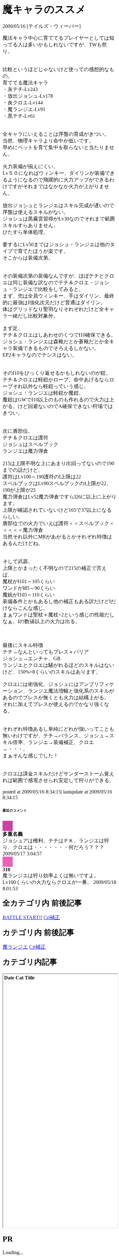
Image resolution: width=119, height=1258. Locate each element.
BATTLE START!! (22, 917)
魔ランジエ (15, 947)
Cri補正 (51, 917)
